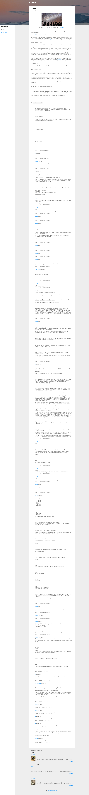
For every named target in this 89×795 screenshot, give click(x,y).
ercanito (36, 161)
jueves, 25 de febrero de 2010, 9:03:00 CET (42, 158)
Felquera (36, 307)
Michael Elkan (54, 792)
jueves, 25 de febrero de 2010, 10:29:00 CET (42, 242)
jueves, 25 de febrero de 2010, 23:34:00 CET (42, 574)
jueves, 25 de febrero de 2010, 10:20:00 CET (42, 213)
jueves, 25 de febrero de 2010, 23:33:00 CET (42, 567)
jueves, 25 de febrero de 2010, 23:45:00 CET (42, 634)
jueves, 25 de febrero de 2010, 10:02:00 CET (42, 195)
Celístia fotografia (61, 27)
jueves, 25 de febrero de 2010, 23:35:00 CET (42, 589)
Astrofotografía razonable (37, 102)
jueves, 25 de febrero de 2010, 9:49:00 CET (42, 168)
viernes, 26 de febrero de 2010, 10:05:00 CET (42, 671)
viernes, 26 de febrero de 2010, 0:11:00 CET (42, 653)
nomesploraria (37, 377)
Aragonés (39, 88)
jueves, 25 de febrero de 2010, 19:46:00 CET (42, 552)
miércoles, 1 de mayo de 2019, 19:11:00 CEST (42, 742)
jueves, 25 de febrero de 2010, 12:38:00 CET (42, 347)
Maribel (36, 704)
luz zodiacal (59, 59)
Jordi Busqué (51, 39)
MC (35, 716)
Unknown (36, 495)
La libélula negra (34, 752)
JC (35, 153)
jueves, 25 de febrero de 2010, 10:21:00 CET (42, 220)
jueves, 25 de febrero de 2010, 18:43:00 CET (42, 517)
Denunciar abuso (4, 32)
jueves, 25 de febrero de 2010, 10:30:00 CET (42, 256)
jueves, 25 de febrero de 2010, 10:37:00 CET (42, 280)
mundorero (37, 631)
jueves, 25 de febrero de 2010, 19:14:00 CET (42, 525)
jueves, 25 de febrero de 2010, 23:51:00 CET (42, 643)
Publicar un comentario (36, 745)
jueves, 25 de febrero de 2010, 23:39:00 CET (42, 618)
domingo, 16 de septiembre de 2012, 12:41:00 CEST (43, 707)
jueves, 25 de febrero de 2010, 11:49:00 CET (42, 304)
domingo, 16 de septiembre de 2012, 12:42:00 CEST (43, 713)
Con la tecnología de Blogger (52, 790)
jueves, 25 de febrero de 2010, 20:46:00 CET (42, 560)
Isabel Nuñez (63, 47)
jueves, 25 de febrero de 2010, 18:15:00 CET (42, 492)
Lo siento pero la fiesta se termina (38, 764)
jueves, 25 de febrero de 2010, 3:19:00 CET (42, 112)
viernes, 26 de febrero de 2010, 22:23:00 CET (42, 701)
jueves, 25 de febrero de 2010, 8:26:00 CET (42, 150)
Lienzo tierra (37, 343)
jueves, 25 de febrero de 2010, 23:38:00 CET (42, 612)
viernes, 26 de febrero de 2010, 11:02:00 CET (42, 680)
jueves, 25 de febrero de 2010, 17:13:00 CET (42, 425)
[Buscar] (74, 2)
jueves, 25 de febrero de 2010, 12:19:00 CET (42, 340)
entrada (34, 34)
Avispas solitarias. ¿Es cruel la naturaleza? (40, 776)
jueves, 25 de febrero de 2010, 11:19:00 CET (42, 287)
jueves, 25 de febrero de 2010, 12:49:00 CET (42, 361)
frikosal (33, 2)
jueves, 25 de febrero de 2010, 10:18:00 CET (42, 204)
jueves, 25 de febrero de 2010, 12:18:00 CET (42, 318)
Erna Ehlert (37, 528)
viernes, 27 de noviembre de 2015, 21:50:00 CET (43, 720)
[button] (72, 9)
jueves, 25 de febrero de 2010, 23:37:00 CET (42, 603)
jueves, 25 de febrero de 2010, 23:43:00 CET (42, 628)
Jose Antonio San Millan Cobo (40, 662)
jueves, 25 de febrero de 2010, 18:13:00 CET (42, 473)
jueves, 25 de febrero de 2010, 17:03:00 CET (42, 383)
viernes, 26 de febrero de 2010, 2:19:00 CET (42, 659)
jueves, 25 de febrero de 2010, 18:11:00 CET (42, 465)
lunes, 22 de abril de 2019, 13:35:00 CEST (42, 735)
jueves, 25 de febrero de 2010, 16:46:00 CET (42, 374)
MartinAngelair (37, 115)
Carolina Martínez (38, 555)
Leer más (71, 761)
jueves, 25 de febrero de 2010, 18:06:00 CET (42, 438)
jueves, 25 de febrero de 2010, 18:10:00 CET (42, 455)
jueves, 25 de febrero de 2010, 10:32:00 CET (42, 266)
